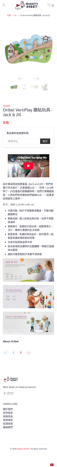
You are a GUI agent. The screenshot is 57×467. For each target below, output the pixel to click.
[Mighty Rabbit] (26, 5)
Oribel (6, 105)
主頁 (9, 15)
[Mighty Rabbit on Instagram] (8, 393)
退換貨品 (8, 416)
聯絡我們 (8, 427)
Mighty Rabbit (23, 448)
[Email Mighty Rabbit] (11, 393)
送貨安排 (8, 412)
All (15, 15)
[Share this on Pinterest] (21, 353)
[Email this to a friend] (28, 353)
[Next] (36, 78)
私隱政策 (8, 423)
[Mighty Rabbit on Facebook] (4, 393)
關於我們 (8, 409)
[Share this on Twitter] (6, 353)
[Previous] (20, 78)
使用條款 (8, 420)
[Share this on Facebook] (13, 353)
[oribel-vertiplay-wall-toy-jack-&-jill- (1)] (28, 48)
